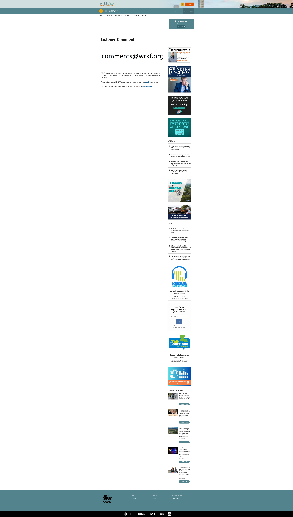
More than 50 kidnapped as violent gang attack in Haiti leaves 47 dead (180, 155)
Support (127, 16)
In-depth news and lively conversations (179, 292)
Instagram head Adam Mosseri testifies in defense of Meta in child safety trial (181, 163)
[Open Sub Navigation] (103, 16)
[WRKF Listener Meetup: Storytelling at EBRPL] (179, 55)
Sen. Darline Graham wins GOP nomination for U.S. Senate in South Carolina (179, 171)
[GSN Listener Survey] (179, 105)
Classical (109, 16)
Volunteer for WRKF (156, 502)
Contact (136, 16)
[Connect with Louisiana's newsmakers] (179, 343)
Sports (170, 224)
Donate (190, 4)
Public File (154, 495)
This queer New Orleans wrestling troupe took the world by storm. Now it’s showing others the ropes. (180, 257)
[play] (101, 11)
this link (148, 82)
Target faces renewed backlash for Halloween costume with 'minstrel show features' (180, 147)
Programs (118, 16)
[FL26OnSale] (179, 79)
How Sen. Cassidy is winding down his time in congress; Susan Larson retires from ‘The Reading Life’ (184, 413)
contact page (147, 87)
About (144, 16)
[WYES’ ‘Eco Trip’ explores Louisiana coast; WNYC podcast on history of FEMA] (173, 396)
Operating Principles (177, 495)
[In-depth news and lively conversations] (179, 276)
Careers (154, 498)
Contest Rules (175, 498)
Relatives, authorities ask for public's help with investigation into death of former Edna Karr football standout (181, 248)
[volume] (105, 11)
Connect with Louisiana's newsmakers (179, 356)
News (100, 16)
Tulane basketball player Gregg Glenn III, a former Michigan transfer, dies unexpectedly (179, 239)
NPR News (171, 141)
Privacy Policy (135, 502)
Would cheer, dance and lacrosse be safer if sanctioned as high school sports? (180, 230)
